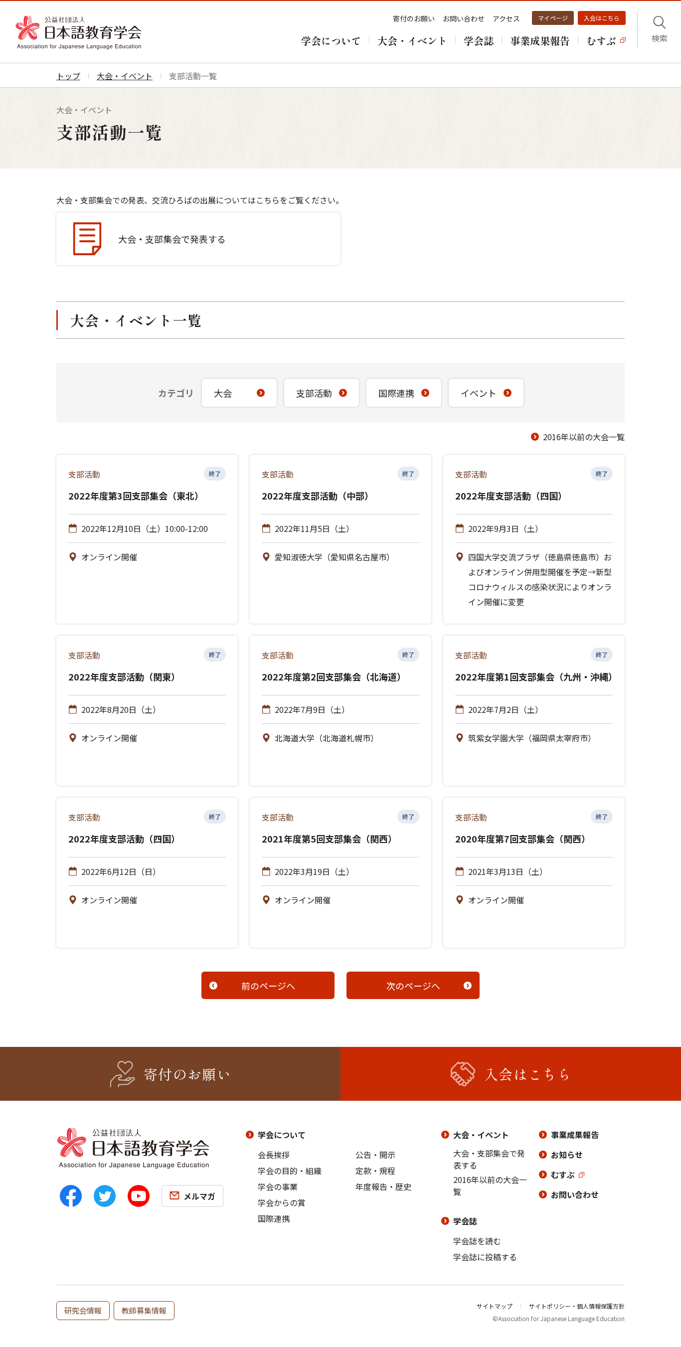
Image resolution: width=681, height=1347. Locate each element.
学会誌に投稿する (485, 1257)
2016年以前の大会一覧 (584, 437)
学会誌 (465, 1221)
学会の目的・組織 (290, 1171)
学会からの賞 (282, 1202)
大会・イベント (481, 1135)
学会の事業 (278, 1186)
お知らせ (567, 1155)
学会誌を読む (477, 1241)
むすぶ (563, 1174)
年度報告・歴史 (383, 1186)
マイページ (553, 17)
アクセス (506, 18)
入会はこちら (602, 17)
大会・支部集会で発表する (489, 1159)
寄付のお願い (414, 18)
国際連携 (274, 1218)
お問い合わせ (464, 18)
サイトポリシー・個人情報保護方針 (577, 1306)
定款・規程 (375, 1171)
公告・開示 (375, 1155)
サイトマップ (494, 1306)
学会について (282, 1135)
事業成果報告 (575, 1135)
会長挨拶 (274, 1155)
